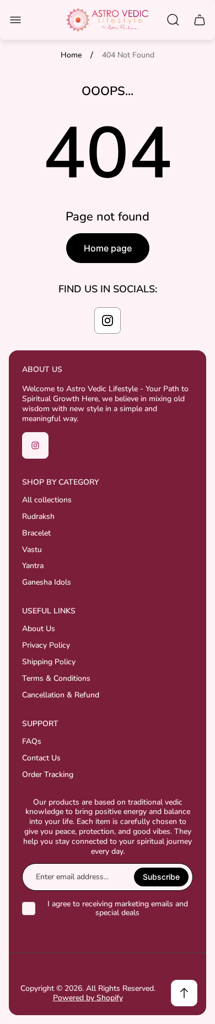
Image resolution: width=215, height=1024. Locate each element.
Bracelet (36, 533)
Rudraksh (38, 516)
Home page (108, 248)
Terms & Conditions (56, 678)
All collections (47, 500)
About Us (38, 628)
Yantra (33, 565)
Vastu (32, 549)
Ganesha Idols (46, 582)
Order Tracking (47, 774)
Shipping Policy (49, 662)
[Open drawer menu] (15, 20)
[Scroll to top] (184, 993)
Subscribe (161, 876)
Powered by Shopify (88, 998)
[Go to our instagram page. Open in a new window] (107, 320)
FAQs (31, 741)
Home (71, 55)
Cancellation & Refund (60, 695)
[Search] (173, 20)
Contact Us (41, 758)
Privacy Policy (46, 645)
